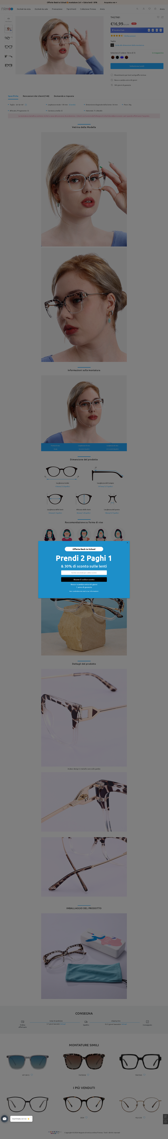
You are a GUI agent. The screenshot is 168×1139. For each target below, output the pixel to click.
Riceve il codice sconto (84, 579)
